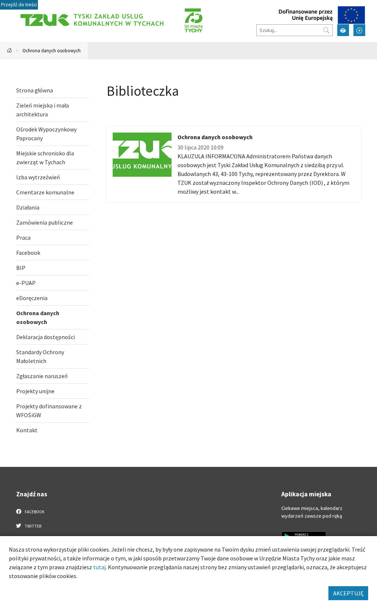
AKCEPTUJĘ (348, 593)
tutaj (99, 567)
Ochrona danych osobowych (51, 50)
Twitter (32, 526)
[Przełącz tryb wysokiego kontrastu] (343, 30)
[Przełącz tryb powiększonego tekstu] (359, 30)
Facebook (34, 511)
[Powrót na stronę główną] (9, 50)
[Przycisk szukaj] (326, 30)
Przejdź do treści (19, 4)
